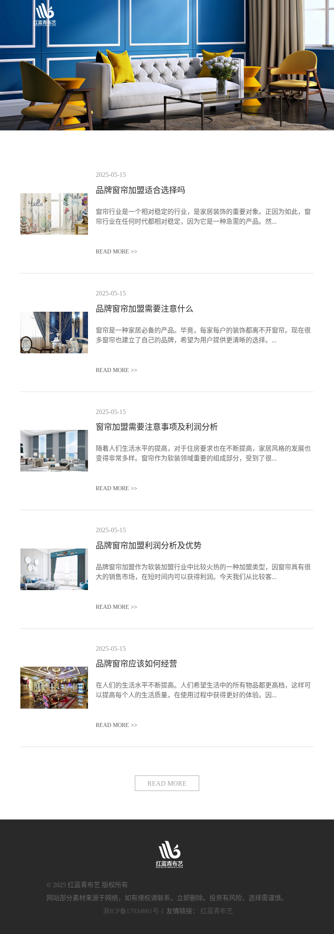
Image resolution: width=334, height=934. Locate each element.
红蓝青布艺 (216, 911)
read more (167, 783)
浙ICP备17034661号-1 (133, 911)
